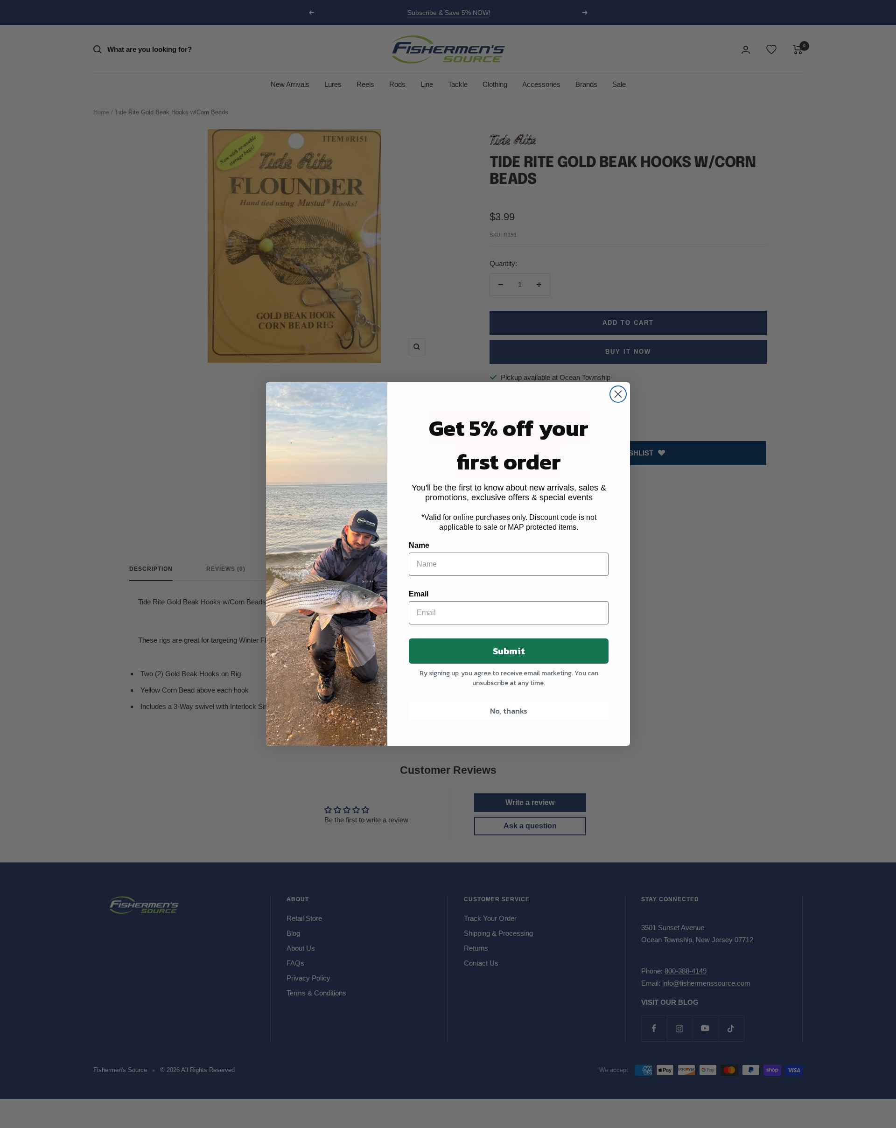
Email (418, 594)
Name (419, 545)
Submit (509, 651)
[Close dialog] (618, 394)
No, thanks (508, 710)
